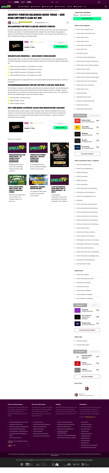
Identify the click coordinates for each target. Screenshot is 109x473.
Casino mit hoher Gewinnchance (40, 433)
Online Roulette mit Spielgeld (84, 294)
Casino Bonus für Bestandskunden (86, 260)
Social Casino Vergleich (83, 274)
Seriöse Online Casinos (83, 41)
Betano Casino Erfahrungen (88, 121)
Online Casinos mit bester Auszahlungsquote (88, 77)
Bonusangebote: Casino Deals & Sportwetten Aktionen (30, 10)
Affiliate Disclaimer (85, 438)
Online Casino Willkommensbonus (86, 232)
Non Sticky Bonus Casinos (83, 264)
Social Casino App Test (83, 286)
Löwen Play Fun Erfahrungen (85, 318)
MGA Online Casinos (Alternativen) (86, 57)
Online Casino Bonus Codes (84, 164)
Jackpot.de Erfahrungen (87, 311)
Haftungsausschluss (85, 436)
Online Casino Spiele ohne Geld (85, 278)
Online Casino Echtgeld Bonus (85, 168)
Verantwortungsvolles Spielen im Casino (18, 422)
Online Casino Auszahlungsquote (65, 422)
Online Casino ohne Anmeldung (85, 85)
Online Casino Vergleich (13, 10)
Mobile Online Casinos (82, 89)
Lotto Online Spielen (82, 341)
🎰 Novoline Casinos (47, 6)
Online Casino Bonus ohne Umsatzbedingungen (88, 252)
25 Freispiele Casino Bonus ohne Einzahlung (88, 240)
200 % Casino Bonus (82, 172)
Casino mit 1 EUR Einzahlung (64, 426)
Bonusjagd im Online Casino (15, 424)
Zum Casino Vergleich (87, 154)
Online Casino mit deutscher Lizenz (86, 33)
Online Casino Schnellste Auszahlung (65, 424)
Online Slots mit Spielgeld (83, 282)
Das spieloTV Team (85, 429)
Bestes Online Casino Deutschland (41, 436)
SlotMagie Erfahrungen (87, 135)
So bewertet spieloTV (86, 426)
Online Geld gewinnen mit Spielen (17, 429)
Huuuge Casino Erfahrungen (88, 324)
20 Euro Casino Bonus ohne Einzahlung (87, 212)
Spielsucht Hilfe (85, 431)
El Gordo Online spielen (83, 345)
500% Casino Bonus (82, 180)
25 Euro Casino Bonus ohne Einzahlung (87, 216)
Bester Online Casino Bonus (39, 426)
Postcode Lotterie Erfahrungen (86, 357)
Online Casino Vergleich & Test (85, 29)
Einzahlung (80, 200)
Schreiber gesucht (85, 440)
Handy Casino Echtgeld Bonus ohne (86, 196)
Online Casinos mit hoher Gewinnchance (87, 61)
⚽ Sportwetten (78, 6)
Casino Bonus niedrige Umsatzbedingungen (62, 432)
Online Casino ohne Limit (15, 437)
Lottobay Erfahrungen (87, 371)
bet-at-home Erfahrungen (88, 148)
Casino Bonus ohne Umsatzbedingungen (66, 435)
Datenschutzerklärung (86, 433)
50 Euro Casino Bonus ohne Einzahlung (87, 220)
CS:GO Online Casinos (82, 105)
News (56, 2)
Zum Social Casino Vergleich (87, 330)
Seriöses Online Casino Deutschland (41, 424)
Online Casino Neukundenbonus (85, 248)
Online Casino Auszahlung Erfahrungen (87, 73)
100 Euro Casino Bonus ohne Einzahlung (87, 224)
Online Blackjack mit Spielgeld (85, 298)
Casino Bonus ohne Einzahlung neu (86, 192)
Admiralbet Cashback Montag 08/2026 (37, 188)
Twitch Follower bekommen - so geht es (66, 437)
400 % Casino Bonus (82, 176)
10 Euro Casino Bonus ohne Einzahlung (87, 208)
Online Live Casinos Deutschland (85, 101)
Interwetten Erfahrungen (87, 128)
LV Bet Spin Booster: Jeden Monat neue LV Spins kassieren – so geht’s (58, 189)
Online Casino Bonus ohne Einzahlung (87, 188)
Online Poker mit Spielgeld (84, 290)
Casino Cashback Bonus (83, 228)
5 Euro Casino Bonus (82, 184)
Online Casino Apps (37, 431)
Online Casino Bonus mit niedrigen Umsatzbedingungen (88, 256)
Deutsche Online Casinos (83, 69)
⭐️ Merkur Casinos (60, 6)
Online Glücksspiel (81, 93)
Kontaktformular (85, 443)
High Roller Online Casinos (84, 97)
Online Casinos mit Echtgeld (84, 45)
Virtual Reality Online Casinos (84, 109)
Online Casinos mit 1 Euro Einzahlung (87, 81)
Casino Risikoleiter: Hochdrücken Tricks (18, 431)
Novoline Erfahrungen (87, 141)
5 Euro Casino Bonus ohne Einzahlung (87, 204)
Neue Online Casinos (82, 53)
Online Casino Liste (82, 49)
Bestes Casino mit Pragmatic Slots (65, 429)
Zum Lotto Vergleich (87, 376)
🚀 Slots (69, 6)
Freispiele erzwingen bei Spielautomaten (18, 426)
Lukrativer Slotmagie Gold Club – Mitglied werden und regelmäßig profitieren (38, 158)
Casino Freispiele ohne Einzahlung (86, 236)
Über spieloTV (84, 422)
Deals (52, 2)
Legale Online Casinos (82, 37)
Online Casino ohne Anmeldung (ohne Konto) (18, 434)
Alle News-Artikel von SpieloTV (88, 447)
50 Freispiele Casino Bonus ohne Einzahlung (88, 244)
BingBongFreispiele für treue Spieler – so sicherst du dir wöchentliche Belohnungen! (17, 158)
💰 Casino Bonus (35, 6)
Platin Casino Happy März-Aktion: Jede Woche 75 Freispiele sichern (16, 189)
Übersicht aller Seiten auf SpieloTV (89, 445)
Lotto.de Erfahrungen (87, 364)
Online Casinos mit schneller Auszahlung (87, 65)
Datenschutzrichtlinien (86, 424)
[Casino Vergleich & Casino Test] (9, 6)
